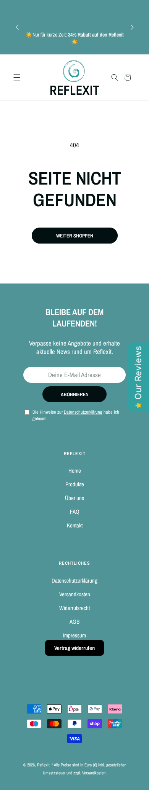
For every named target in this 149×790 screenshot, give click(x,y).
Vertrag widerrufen (74, 648)
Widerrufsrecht (74, 608)
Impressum (74, 635)
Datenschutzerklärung (74, 581)
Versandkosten (74, 594)
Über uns (74, 498)
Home (74, 471)
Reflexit (43, 765)
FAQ (74, 512)
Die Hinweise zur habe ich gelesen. (75, 415)
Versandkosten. (94, 773)
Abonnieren (75, 394)
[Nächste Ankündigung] (132, 27)
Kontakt (75, 525)
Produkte (74, 484)
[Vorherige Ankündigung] (17, 27)
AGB (74, 622)
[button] (16, 77)
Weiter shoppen (74, 235)
